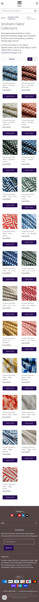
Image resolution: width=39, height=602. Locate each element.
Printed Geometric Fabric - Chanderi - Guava (28, 122)
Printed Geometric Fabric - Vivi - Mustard (9, 340)
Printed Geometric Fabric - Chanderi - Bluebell (9, 85)
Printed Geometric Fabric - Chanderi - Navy (28, 159)
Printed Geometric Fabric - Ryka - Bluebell (28, 377)
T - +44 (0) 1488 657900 (8, 591)
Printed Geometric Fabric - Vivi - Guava (28, 339)
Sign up (9, 548)
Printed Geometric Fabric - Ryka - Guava (10, 413)
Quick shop (10, 96)
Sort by (11, 59)
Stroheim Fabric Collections (13, 18)
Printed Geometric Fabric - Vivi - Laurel (28, 269)
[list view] (34, 59)
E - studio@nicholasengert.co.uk (27, 591)
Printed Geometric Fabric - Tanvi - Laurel (28, 196)
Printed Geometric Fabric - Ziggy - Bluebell (9, 449)
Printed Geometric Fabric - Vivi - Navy (9, 269)
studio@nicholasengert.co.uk (11, 53)
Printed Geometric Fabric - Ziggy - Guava (9, 486)
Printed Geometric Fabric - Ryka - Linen (29, 413)
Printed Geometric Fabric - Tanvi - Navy (10, 195)
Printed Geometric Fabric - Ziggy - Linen (29, 448)
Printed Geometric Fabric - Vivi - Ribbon (29, 304)
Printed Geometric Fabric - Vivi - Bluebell (29, 232)
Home (3, 18)
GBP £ (19, 577)
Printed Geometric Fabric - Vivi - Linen (9, 304)
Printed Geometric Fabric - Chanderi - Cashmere (9, 122)
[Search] (35, 10)
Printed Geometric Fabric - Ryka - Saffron (9, 377)
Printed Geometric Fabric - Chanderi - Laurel (9, 159)
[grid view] (29, 59)
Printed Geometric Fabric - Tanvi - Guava (9, 233)
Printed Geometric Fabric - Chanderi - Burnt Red (28, 85)
